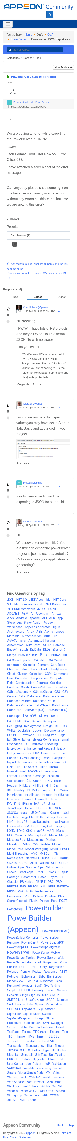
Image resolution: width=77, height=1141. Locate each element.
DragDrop (50, 735)
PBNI (51, 886)
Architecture (16, 631)
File (18, 767)
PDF (30, 891)
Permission (15, 896)
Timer (41, 1036)
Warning (13, 1077)
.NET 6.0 (21, 599)
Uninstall (27, 1054)
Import (47, 790)
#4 (59, 311)
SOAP (50, 999)
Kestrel (55, 812)
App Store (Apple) (29, 622)
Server (50, 990)
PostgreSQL (15, 909)
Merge (63, 835)
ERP (36, 753)
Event (55, 753)
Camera (43, 664)
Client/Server (58, 669)
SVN (46, 1023)
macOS (39, 830)
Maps (60, 830)
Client (43, 669)
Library (51, 817)
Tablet (60, 1027)
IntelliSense (62, 794)
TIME (31, 1036)
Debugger (49, 721)
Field (10, 767)
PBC (51, 881)
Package (13, 877)
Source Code (24, 1004)
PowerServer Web (50, 958)
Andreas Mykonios (33, 404)
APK (52, 618)
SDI (20, 990)
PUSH (33, 967)
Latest (38, 297)
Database (34, 696)
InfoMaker (61, 790)
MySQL (45, 853)
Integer (47, 794)
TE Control (40, 1031)
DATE (55, 716)
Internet (27, 799)
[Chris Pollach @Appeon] (19, 307)
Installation (32, 794)
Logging (60, 826)
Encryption (14, 748)
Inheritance (15, 794)
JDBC (39, 808)
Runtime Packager (20, 985)
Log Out (47, 826)
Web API (35, 1077)
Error (45, 753)
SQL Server (46, 1009)
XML (22, 1100)
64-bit (52, 609)
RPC (59, 981)
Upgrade (39, 1059)
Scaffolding (52, 985)
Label (65, 812)
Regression (56, 967)
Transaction (15, 1045)
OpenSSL (58, 867)
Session (13, 995)
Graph (37, 781)
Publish (12, 967)
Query (43, 967)
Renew (26, 971)
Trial (50, 1045)
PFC (28, 896)
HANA (48, 781)
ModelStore (15, 849)
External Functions (48, 762)
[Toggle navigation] (8, 24)
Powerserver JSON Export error (33, 76)
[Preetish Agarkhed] (9, 102)
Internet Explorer (46, 799)
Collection (36, 673)
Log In (35, 826)
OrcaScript (26, 872)
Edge (62, 735)
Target (26, 1031)
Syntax (12, 1027)
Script (11, 990)
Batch (24, 649)
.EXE (10, 600)
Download (28, 735)
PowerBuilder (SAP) (55, 931)
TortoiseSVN (45, 1041)
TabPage (13, 1031)
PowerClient (30, 942)
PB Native (27, 881)
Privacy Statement (21, 1137)
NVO (55, 858)
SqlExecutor (31, 1014)
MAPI (51, 830)
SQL (10, 1009)
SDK (27, 990)
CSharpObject (43, 691)
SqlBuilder (14, 1014)
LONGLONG (25, 830)
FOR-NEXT (35, 771)
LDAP (40, 817)
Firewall (12, 771)
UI (53, 1050)
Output (63, 872)
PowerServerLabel (20, 962)
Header (12, 785)
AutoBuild (50, 636)
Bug (35, 655)
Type (46, 1050)
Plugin (33, 900)
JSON (57, 808)
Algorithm (43, 613)
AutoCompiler (17, 640)
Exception (58, 758)
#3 (59, 407)
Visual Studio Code (31, 1072)
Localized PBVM (18, 826)
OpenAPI (44, 867)
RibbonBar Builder (50, 976)
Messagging (35, 839)
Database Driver (54, 696)
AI (32, 613)
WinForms (47, 1091)
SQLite (46, 1014)
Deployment (33, 726)
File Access (30, 767)
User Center (15, 1063)
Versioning (44, 1068)
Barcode (59, 645)
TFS (10, 1036)
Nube (46, 858)
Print (38, 962)
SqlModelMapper (19, 1018)
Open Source (27, 867)
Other (40, 872)
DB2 (27, 721)
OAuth (64, 858)
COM (48, 673)
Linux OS (22, 821)
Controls (43, 682)
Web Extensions (53, 1077)
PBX (21, 891)
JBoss (28, 808)
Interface (13, 799)
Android (22, 618)
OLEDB (63, 863)
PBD (59, 881)
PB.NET (41, 881)
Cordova (13, 687)
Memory (21, 835)
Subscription (32, 1023)
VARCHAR (14, 1068)
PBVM (11, 891)
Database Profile (44, 701)
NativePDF (33, 858)
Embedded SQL (18, 744)
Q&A (50, 34)
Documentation (54, 730)
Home (28, 34)
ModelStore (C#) (37, 849)
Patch (42, 877)
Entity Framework (19, 753)
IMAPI (36, 790)
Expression (26, 762)
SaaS (39, 985)
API (44, 618)
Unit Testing (57, 1054)
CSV (65, 691)
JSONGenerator (18, 812)
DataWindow (36, 715)
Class (34, 669)
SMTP (54, 995)
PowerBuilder (45, 908)
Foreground (52, 771)
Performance (44, 891)
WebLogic (14, 1086)
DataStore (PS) (57, 710)
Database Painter (19, 701)
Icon (66, 785)
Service (62, 990)
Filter (43, 767)
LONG (11, 830)
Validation (59, 1063)
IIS (29, 790)
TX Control (33, 1050)
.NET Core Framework (29, 604)
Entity (61, 748)
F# (64, 762)
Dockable (24, 730)
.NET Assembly (40, 600)
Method (51, 839)
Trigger (59, 1045)
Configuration (25, 682)
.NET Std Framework (21, 609)
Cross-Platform (42, 687)
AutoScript (33, 645)
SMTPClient (15, 999)
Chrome (13, 669)
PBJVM (33, 886)
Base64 (12, 649)
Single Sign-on (30, 995)
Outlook (51, 872)
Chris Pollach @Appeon (35, 307)
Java (51, 803)
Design (48, 726)
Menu (53, 835)
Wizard (60, 1091)
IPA (9, 803)
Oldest (62, 297)
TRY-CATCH (15, 1050)
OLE (54, 863)
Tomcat (12, 1041)
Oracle (12, 872)
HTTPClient (54, 785)
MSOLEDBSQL (60, 849)
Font (23, 771)
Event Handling (30, 758)
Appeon (30, 1133)
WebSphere (31, 1086)
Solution (62, 999)
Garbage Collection (46, 776)
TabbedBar (27, 1027)
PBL (44, 886)
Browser (24, 655)
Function (25, 776)
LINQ (10, 821)
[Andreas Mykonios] (19, 403)
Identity (19, 790)
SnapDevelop (35, 1000)
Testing (55, 1031)
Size (45, 995)
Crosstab (61, 687)
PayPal (54, 877)
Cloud (11, 673)
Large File (27, 817)
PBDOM (12, 886)
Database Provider (20, 705)
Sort (10, 1004)
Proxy (64, 962)
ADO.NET (13, 613)
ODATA (12, 863)
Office (34, 863)
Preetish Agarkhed (23, 102)
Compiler (21, 678)
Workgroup (15, 1095)
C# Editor (40, 660)
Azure (47, 645)
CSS (57, 691)
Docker (38, 730)
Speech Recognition (48, 1004)
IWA (37, 803)
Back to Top (65, 1125)
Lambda (13, 817)
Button (56, 655)
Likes (14, 297)
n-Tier (56, 853)
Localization (61, 821)
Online (11, 867)
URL (61, 1059)
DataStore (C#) (34, 710)
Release (13, 971)
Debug (36, 721)
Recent (27, 58)
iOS (62, 799)
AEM (25, 613)
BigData (35, 649)
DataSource (60, 705)
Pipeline (50, 896)
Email (65, 739)
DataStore (14, 710)
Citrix (24, 669)
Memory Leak (37, 835)
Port (54, 900)
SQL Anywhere (25, 1009)
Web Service (16, 1082)
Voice (56, 1072)
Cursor (12, 696)
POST (63, 900)
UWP (47, 1063)
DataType (14, 716)
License (62, 817)
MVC (34, 853)
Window (13, 1091)
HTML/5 (25, 785)
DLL (58, 726)
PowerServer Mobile (46, 952)
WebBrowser (35, 1082)
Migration (14, 844)
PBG (23, 886)
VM (48, 1072)
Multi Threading (18, 853)
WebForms (54, 1082)
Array (31, 631)
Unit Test (41, 1054)
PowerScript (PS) (52, 942)
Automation (15, 645)
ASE (39, 631)
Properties (50, 962)
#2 (58, 486)
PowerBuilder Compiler (23, 937)
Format (12, 776)
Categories (13, 58)
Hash (57, 781)
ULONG (61, 1050)
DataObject (42, 705)
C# (65, 655)
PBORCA (63, 886)
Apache (34, 618)
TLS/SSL (53, 1036)
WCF (24, 1077)
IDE (10, 790)
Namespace (15, 858)
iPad (17, 803)
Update (26, 1059)
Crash (25, 687)
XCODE (55, 1095)
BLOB (47, 649)
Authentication (32, 636)
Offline (44, 863)
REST (63, 972)
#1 (58, 525)
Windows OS (29, 1091)
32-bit (41, 609)
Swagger (57, 1023)
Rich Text (32, 981)
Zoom (32, 1100)
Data (22, 696)
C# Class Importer (19, 660)
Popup (44, 900)
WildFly (46, 1086)
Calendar (29, 664)
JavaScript (14, 808)
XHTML (12, 1100)
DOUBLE (13, 735)
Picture (38, 896)
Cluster (22, 673)
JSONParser (39, 812)
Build (45, 654)
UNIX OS (13, 1059)
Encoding (51, 744)
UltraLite (13, 1054)
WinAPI (57, 1086)
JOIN (48, 808)
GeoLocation (16, 781)
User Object (34, 1063)
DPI (39, 735)
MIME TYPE (31, 844)
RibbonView (15, 981)
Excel (46, 758)
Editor (26, 739)
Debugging (14, 726)
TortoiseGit (28, 1041)
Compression (39, 678)
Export (12, 762)
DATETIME (14, 721)
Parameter (29, 877)
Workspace (32, 1095)
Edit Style (14, 739)
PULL (23, 967)
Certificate (58, 664)
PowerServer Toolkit (21, 957)
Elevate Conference (46, 739)
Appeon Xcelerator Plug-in (42, 627)
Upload (52, 1059)
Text (65, 1031)
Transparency (35, 1045)
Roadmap (47, 981)
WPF (45, 1095)
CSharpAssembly (19, 691)
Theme (20, 1036)
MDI (10, 835)
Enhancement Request (40, 748)
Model (56, 844)
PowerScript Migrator (45, 947)
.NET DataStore (55, 604)
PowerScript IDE (18, 947)
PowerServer (19, 39)
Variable (29, 1068)
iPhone (27, 803)
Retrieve (13, 976)
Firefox (53, 767)
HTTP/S (38, 785)
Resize (37, 971)
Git (29, 781)
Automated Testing (41, 640)
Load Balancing (40, 821)
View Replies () (64, 67)
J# (44, 803)
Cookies (55, 682)
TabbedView (45, 1027)
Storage (38, 1018)
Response (51, 971)
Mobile (45, 844)
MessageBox (16, 839)
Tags (38, 58)
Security (38, 990)
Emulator (37, 744)
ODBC (23, 863)
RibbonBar (28, 976)
